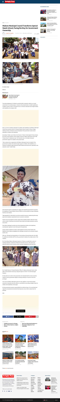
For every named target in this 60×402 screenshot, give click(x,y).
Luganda (32, 388)
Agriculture (33, 377)
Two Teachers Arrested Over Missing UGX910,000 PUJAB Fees (20, 362)
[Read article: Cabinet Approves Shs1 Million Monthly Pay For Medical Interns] (33, 338)
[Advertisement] (20, 14)
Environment (33, 383)
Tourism (39, 388)
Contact (56, 400)
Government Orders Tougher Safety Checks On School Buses (33, 362)
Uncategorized (41, 390)
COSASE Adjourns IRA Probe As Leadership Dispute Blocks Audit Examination (23, 384)
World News (40, 391)
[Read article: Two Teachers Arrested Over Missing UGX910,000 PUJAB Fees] (20, 355)
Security (39, 385)
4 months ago (50, 26)
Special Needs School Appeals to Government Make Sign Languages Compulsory (14, 96)
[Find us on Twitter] (4, 391)
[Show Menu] (3, 2)
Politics (39, 379)
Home (3, 22)
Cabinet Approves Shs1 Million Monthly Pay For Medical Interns (32, 345)
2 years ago (50, 32)
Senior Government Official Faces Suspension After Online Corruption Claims (52, 24)
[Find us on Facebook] (2, 391)
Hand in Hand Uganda (9, 312)
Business (32, 379)
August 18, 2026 (18, 349)
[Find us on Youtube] (9, 391)
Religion (39, 382)
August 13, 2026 (5, 364)
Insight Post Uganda (9, 33)
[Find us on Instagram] (6, 391)
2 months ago (50, 20)
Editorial (32, 380)
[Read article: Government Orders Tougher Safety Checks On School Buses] (33, 355)
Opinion (32, 391)
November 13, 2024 (12, 98)
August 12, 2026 (18, 364)
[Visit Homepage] (10, 2)
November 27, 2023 (18, 33)
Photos (39, 377)
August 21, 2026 (5, 349)
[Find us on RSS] (11, 391)
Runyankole (40, 383)
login (6, 368)
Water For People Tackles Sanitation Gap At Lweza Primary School (7, 362)
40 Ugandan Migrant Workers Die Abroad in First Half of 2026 (52, 18)
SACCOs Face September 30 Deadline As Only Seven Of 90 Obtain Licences (22, 379)
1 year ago (49, 14)
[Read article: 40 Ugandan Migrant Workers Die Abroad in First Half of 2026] (43, 19)
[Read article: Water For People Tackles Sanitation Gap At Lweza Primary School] (7, 355)
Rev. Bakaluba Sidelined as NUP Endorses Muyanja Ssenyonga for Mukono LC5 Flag (51, 12)
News (31, 33)
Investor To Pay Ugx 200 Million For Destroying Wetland (51, 30)
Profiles (39, 380)
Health (28, 33)
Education (7, 22)
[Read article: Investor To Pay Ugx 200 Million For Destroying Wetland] (43, 31)
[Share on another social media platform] (37, 317)
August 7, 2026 (30, 364)
